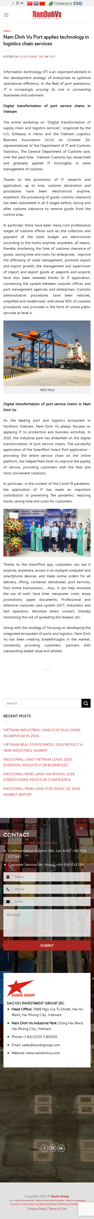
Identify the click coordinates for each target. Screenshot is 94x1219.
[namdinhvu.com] (47, 14)
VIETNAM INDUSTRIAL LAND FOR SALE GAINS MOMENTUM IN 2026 (42, 732)
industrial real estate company (50, 1200)
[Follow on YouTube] (22, 3)
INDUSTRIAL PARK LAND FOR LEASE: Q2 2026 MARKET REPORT (41, 791)
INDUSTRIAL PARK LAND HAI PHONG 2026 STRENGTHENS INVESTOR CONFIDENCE (39, 776)
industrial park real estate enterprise (39, 1204)
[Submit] (86, 703)
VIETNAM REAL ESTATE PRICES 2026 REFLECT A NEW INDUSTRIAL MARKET (43, 747)
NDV (52, 56)
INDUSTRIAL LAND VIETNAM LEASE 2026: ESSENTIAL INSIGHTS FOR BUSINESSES (38, 762)
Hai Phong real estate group (70, 1204)
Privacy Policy (37, 1208)
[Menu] (6, 14)
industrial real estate (24, 1200)
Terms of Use (57, 1208)
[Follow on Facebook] (13, 3)
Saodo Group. (60, 1196)
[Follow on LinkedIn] (17, 3)
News (7, 31)
